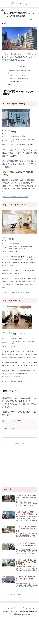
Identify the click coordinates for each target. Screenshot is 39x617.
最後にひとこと (13, 84)
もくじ (16, 66)
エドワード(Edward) (16, 81)
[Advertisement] (19, 465)
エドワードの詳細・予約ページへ (15, 382)
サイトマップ (10, 608)
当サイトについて (28, 608)
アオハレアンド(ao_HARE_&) (19, 78)
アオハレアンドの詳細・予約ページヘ (16, 292)
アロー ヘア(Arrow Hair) (17, 76)
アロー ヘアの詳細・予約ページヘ (15, 197)
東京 (5, 23)
